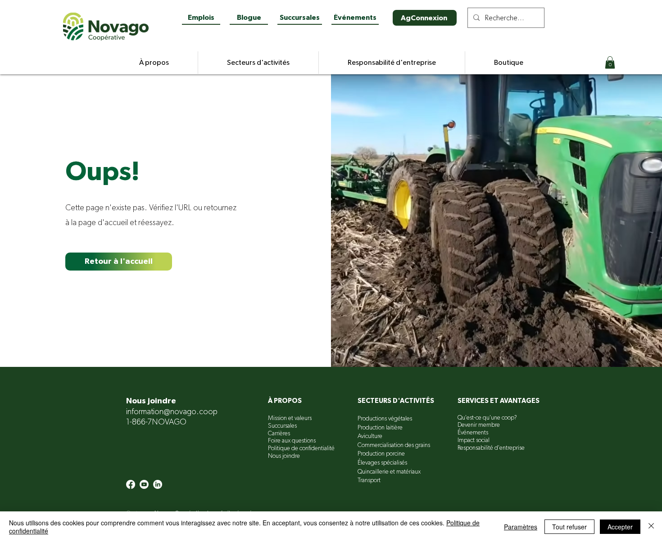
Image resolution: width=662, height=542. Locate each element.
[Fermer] (651, 527)
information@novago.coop (172, 412)
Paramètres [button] (520, 526)
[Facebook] (130, 484)
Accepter (620, 526)
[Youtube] (144, 484)
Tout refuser (569, 526)
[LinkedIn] (157, 484)
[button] (610, 62)
